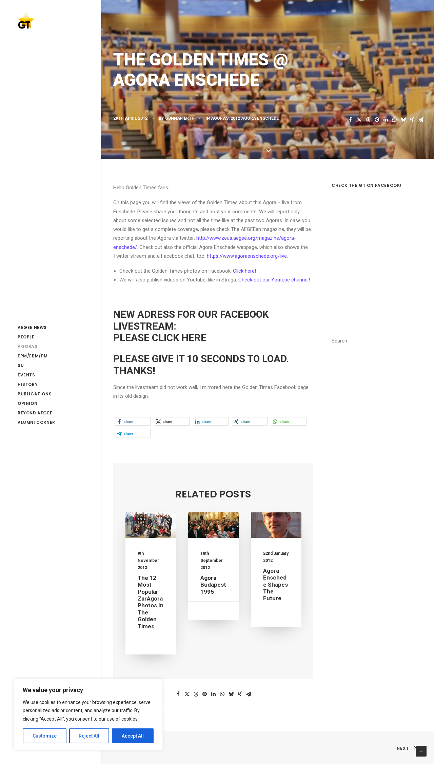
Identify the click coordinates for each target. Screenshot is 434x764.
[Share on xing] (412, 120)
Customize (45, 736)
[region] (88, 715)
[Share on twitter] (359, 120)
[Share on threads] (368, 120)
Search (339, 341)
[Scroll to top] (421, 751)
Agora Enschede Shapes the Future (275, 584)
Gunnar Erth (180, 118)
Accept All (133, 736)
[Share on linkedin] (385, 120)
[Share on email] (421, 120)
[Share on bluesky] (403, 120)
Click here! (244, 271)
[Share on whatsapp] (394, 120)
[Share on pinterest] (377, 120)
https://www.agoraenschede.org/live (247, 256)
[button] (133, 421)
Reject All (89, 736)
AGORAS (220, 118)
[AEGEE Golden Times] (50, 20)
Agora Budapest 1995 (213, 584)
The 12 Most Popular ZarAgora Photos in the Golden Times (150, 602)
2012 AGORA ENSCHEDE (255, 118)
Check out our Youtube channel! (274, 280)
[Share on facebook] (350, 120)
